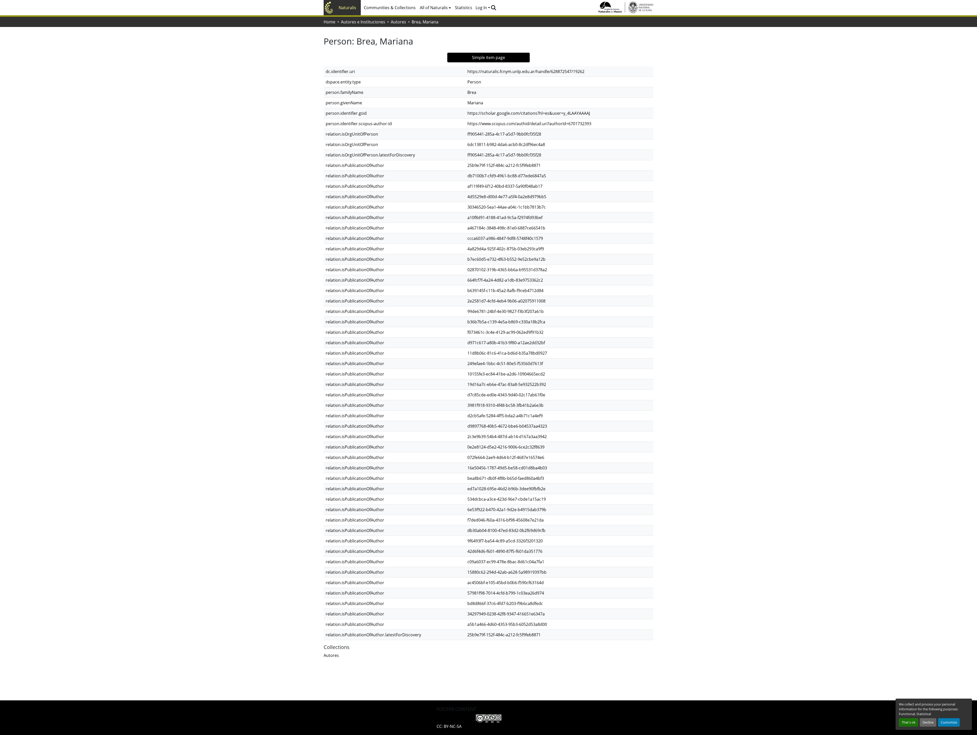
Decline (928, 722)
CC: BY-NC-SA (449, 726)
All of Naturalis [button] (434, 7)
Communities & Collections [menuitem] (390, 7)
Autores (398, 22)
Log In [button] (482, 7)
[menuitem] (435, 8)
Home (329, 22)
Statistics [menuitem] (463, 7)
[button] (493, 8)
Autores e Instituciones (363, 22)
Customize (949, 722)
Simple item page (488, 57)
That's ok (908, 722)
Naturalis (347, 7)
